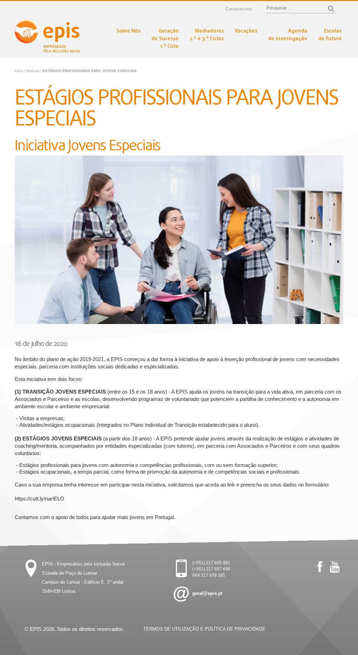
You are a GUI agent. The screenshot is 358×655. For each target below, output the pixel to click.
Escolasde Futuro (330, 35)
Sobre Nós (128, 31)
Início (19, 71)
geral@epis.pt (207, 593)
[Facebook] (319, 567)
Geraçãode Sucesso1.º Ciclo (165, 38)
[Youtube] (335, 567)
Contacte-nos (238, 9)
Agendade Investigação (287, 35)
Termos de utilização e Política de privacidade (204, 629)
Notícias (34, 71)
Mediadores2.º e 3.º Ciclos (206, 35)
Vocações (246, 31)
